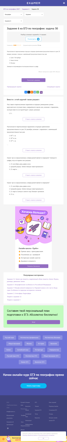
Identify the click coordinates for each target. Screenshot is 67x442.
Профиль (23, 415)
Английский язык (22, 350)
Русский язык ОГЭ (13, 356)
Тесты (36, 414)
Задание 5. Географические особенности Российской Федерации (29, 285)
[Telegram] (34, 92)
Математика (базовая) (52, 338)
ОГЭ (36, 402)
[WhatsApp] (37, 92)
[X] (28, 92)
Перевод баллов (53, 406)
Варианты (37, 418)
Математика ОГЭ (31, 356)
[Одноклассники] (31, 92)
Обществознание (14, 344)
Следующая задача (53, 87)
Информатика (54, 350)
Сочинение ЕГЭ (53, 410)
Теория (37, 406)
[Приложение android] (8, 428)
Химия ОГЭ (24, 362)
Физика (29, 344)
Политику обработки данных (30, 435)
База (22, 422)
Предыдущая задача (14, 87)
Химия (8, 350)
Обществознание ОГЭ (51, 356)
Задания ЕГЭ (38, 410)
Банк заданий (52, 402)
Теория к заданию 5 (14, 300)
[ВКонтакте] (26, 92)
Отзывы (51, 414)
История (41, 344)
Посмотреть (32, 39)
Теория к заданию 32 (14, 297)
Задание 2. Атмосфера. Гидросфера (19, 293)
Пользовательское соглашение (46, 435)
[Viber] (41, 92)
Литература (39, 350)
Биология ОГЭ (39, 362)
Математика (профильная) (29, 338)
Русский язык (9, 338)
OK (43, 438)
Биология (54, 344)
